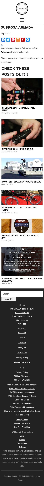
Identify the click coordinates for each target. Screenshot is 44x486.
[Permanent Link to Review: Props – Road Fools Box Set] (22, 226)
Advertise (22, 323)
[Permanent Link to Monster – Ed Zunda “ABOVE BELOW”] (22, 168)
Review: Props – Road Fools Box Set (19, 236)
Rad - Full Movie (22, 414)
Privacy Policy (22, 357)
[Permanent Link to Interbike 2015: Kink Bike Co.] (22, 133)
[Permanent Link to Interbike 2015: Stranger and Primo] (22, 91)
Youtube (22, 342)
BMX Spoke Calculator (22, 316)
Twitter (22, 337)
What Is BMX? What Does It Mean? (22, 384)
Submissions (22, 320)
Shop (22, 367)
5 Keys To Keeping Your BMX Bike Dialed (22, 410)
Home (22, 305)
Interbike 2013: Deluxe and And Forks (19, 208)
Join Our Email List (22, 379)
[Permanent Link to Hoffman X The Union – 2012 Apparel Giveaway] (22, 261)
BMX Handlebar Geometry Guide (22, 396)
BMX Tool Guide (22, 399)
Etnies (22, 439)
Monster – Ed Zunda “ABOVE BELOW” (21, 181)
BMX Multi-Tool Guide (22, 403)
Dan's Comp (22, 443)
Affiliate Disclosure (22, 362)
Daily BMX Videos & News (22, 308)
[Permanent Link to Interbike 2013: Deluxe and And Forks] (22, 197)
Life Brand (22, 447)
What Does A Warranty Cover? (22, 388)
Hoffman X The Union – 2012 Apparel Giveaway (21, 279)
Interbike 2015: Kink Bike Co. (17, 149)
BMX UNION (22, 8)
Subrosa (5, 52)
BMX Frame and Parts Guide (22, 407)
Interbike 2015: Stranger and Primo (18, 109)
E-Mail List (22, 352)
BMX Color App (22, 312)
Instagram (22, 347)
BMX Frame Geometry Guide (22, 392)
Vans (22, 435)
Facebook (22, 332)
